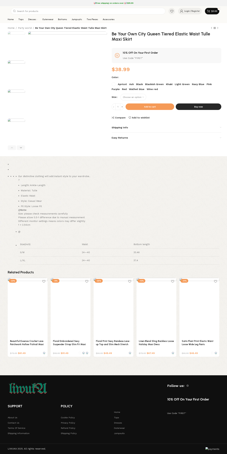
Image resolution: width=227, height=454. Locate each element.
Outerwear (119, 428)
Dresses (118, 423)
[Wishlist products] (172, 11)
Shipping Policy (69, 433)
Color (115, 77)
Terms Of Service (16, 428)
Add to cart (150, 107)
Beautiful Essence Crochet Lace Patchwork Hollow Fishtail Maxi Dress (27, 344)
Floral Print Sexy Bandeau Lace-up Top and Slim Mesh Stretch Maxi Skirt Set (113, 344)
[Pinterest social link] (187, 385)
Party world (25, 28)
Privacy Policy (68, 423)
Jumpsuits (119, 433)
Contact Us (13, 423)
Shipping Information (18, 433)
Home (11, 28)
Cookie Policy (68, 417)
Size (114, 97)
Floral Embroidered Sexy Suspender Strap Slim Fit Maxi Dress (69, 344)
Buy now (198, 107)
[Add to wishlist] (44, 281)
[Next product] (217, 28)
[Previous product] (211, 28)
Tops (116, 417)
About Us (12, 417)
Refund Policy (68, 428)
